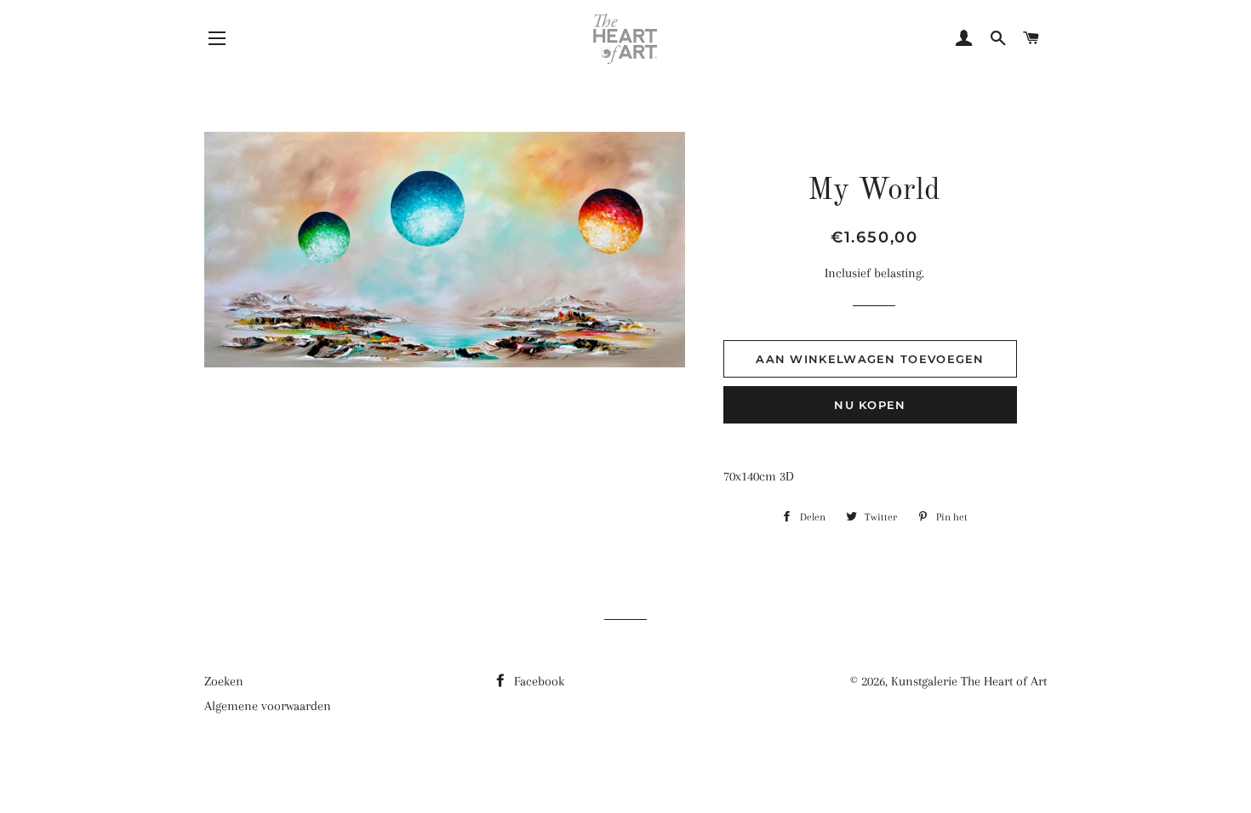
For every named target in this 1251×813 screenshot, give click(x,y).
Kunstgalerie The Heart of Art (969, 681)
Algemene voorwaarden (267, 706)
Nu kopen (869, 405)
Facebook (537, 681)
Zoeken (223, 681)
